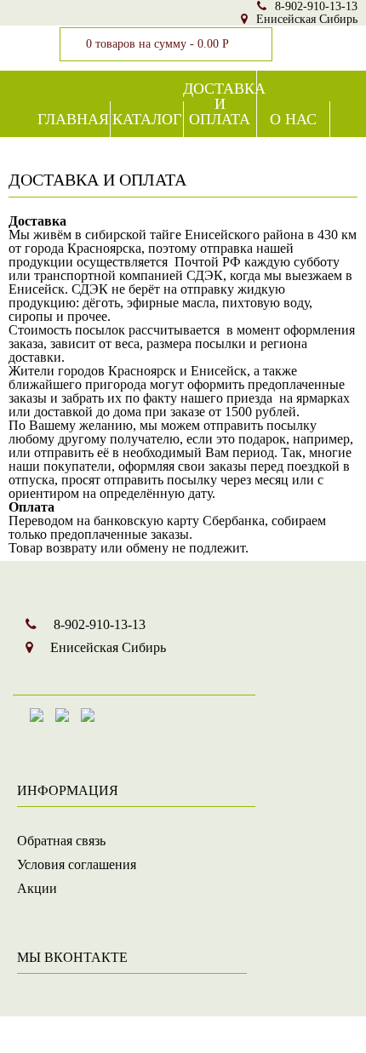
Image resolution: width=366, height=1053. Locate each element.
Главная (73, 119)
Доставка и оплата (220, 104)
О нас (293, 119)
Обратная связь (61, 840)
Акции (37, 888)
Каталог (146, 119)
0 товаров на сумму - (157, 43)
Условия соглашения (76, 864)
